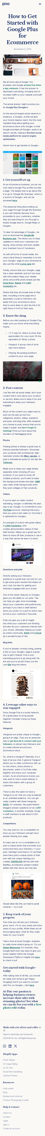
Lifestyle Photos (10, 1075)
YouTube (7, 510)
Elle (9, 664)
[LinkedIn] (10, 1046)
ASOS (27, 633)
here (14, 200)
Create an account (11, 1128)
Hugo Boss (8, 283)
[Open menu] (40, 4)
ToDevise (7, 462)
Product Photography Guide (15, 1100)
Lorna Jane (25, 264)
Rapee (18, 283)
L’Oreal (37, 633)
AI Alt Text (8, 1068)
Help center (8, 1088)
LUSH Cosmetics (13, 525)
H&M (37, 481)
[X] (15, 1046)
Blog (5, 1092)
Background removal (12, 1096)
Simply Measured (11, 947)
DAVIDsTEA (16, 861)
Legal (5, 1120)
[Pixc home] (6, 4)
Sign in (6, 1124)
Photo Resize (9, 1060)
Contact (6, 1117)
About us (7, 1113)
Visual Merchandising (12, 1071)
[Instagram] (4, 1046)
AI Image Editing (10, 1064)
